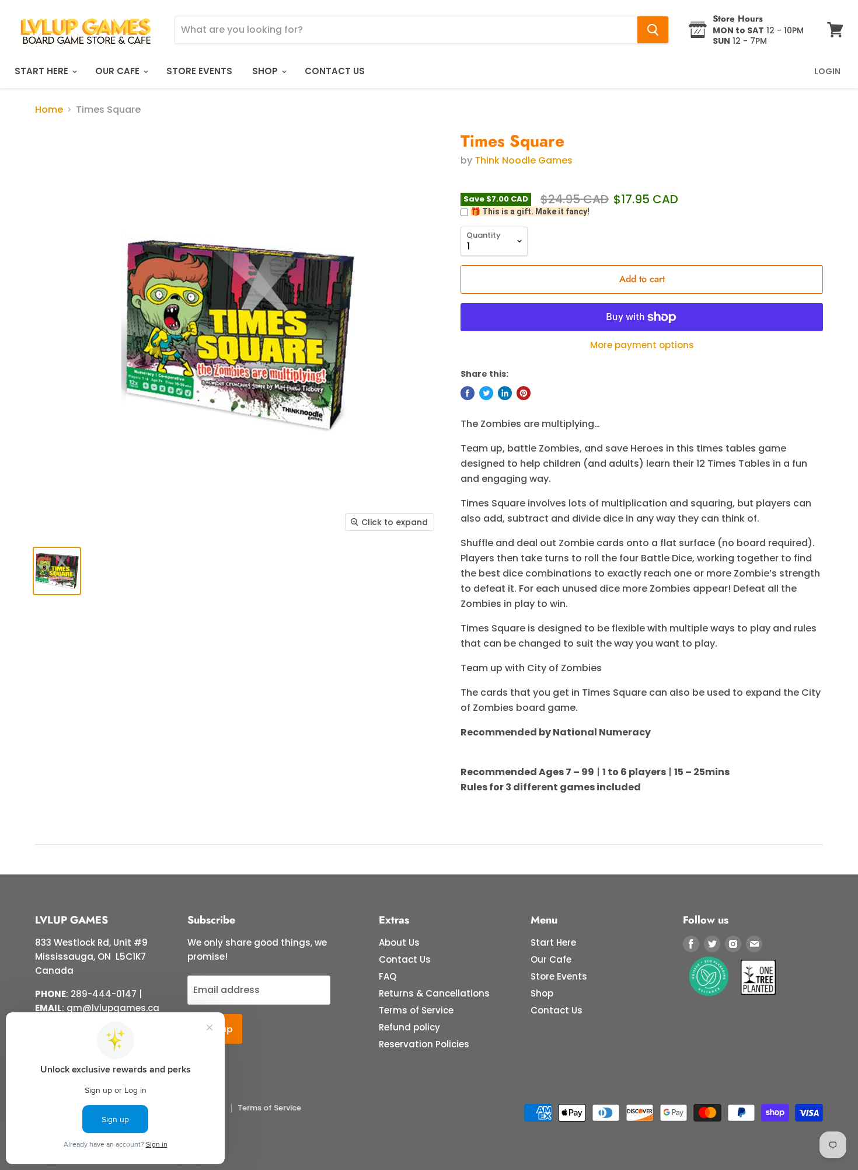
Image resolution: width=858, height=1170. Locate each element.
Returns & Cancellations (434, 993)
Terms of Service (416, 1010)
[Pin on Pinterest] (524, 393)
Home (49, 110)
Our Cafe (118, 71)
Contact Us (335, 71)
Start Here (43, 71)
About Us (399, 942)
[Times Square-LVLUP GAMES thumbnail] (57, 571)
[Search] (652, 29)
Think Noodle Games (524, 160)
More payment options (642, 345)
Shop (266, 71)
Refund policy (409, 1027)
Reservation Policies (424, 1044)
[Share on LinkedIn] (505, 393)
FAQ (387, 976)
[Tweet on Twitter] (486, 393)
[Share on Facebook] (468, 393)
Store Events (199, 71)
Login (827, 71)
